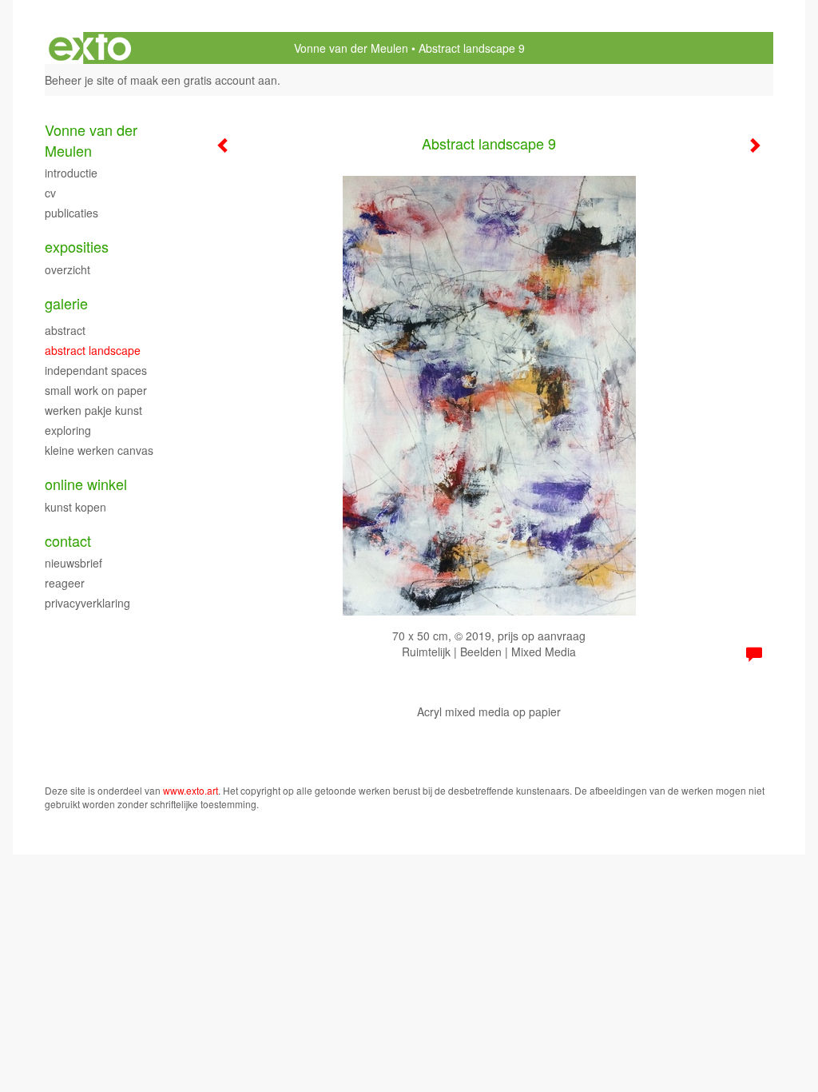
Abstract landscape (93, 350)
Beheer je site (79, 80)
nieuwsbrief (73, 563)
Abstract (65, 330)
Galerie (66, 303)
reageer (65, 583)
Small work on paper (96, 390)
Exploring (68, 430)
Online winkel (86, 484)
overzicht (67, 269)
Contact (68, 541)
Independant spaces (96, 370)
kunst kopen (75, 507)
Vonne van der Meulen (351, 48)
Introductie (71, 173)
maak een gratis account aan (203, 80)
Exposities (77, 247)
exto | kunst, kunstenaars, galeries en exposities (90, 48)
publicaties (71, 213)
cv (50, 193)
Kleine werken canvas (99, 450)
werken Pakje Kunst (93, 410)
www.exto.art (190, 790)
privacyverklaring (87, 603)
